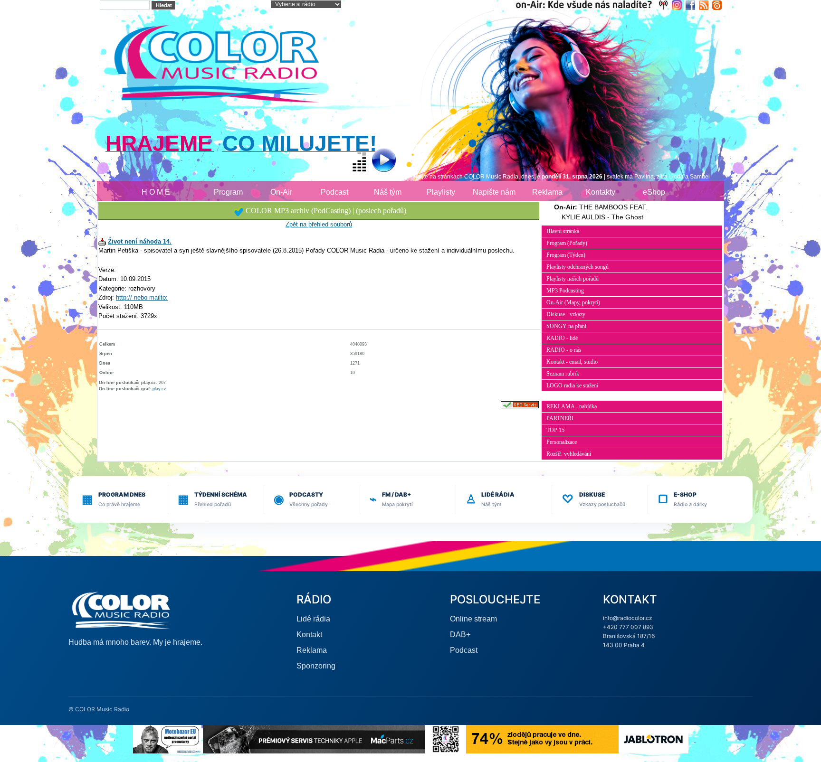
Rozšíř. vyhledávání (568, 454)
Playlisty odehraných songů (577, 266)
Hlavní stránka (562, 231)
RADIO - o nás (564, 350)
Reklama (547, 192)
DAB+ (460, 634)
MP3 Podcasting (565, 290)
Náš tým (387, 192)
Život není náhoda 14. (140, 241)
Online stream (473, 619)
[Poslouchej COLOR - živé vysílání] (376, 161)
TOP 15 (555, 430)
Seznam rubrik (562, 373)
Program (228, 192)
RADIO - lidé (562, 338)
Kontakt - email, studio (572, 361)
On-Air (281, 192)
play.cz (159, 388)
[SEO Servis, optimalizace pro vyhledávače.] (520, 404)
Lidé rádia (313, 619)
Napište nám (494, 192)
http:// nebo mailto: (142, 297)
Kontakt (309, 634)
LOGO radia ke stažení (572, 385)
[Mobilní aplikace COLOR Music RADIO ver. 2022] (446, 738)
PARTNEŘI (559, 418)
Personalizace (561, 442)
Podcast (334, 192)
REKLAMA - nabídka (571, 406)
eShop (654, 192)
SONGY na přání (566, 326)
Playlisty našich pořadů (572, 278)
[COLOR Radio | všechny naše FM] (594, 4)
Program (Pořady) (566, 243)
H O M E (156, 192)
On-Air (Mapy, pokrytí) (573, 302)
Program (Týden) (565, 255)
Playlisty (441, 192)
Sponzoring (315, 666)
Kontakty (600, 192)
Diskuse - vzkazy (565, 314)
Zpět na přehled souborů (319, 224)
